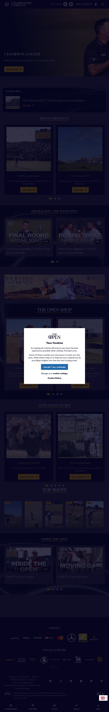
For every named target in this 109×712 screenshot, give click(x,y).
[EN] (103, 698)
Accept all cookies (54, 367)
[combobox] (103, 698)
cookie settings (60, 373)
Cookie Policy (54, 378)
